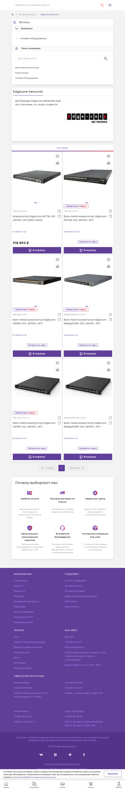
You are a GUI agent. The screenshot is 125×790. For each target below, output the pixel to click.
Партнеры (19, 606)
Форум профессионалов (28, 647)
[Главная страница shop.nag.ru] (13, 14)
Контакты (19, 596)
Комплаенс (71, 601)
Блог (16, 636)
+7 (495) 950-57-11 (73, 642)
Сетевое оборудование (33, 38)
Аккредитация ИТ (23, 622)
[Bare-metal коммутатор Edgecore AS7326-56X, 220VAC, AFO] (88, 177)
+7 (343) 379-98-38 (23, 687)
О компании (20, 580)
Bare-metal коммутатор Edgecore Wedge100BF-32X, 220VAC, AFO (85, 321)
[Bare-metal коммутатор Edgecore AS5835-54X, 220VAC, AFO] (37, 280)
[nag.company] (41, 755)
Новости (18, 585)
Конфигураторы (23, 668)
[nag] (84, 755)
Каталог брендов (23, 611)
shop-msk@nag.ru (74, 647)
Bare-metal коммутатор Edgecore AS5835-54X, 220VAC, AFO (34, 321)
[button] (76, 206)
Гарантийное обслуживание (81, 596)
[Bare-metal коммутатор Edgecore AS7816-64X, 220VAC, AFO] (37, 383)
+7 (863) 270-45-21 (73, 687)
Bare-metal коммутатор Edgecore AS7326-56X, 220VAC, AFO (85, 218)
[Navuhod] (55, 755)
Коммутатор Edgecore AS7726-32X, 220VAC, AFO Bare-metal (34, 218)
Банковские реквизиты (26, 601)
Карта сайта (72, 606)
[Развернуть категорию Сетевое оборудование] (17, 38)
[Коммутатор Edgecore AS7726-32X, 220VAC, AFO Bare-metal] (37, 177)
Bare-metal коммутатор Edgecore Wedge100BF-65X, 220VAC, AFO (85, 424)
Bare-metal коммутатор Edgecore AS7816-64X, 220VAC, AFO (34, 424)
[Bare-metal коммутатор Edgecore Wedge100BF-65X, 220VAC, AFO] (88, 383)
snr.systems (20, 662)
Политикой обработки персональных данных (34, 777)
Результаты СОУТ (23, 617)
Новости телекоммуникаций (29, 642)
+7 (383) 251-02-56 (22, 716)
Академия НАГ (22, 652)
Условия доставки (75, 591)
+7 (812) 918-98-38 (73, 716)
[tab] (62, 148)
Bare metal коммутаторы (27, 67)
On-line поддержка (75, 580)
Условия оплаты (74, 585)
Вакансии (19, 591)
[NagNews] (69, 755)
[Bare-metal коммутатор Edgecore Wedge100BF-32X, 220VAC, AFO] (88, 280)
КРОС (17, 657)
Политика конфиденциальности (62, 764)
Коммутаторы (21, 73)
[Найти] (102, 5)
